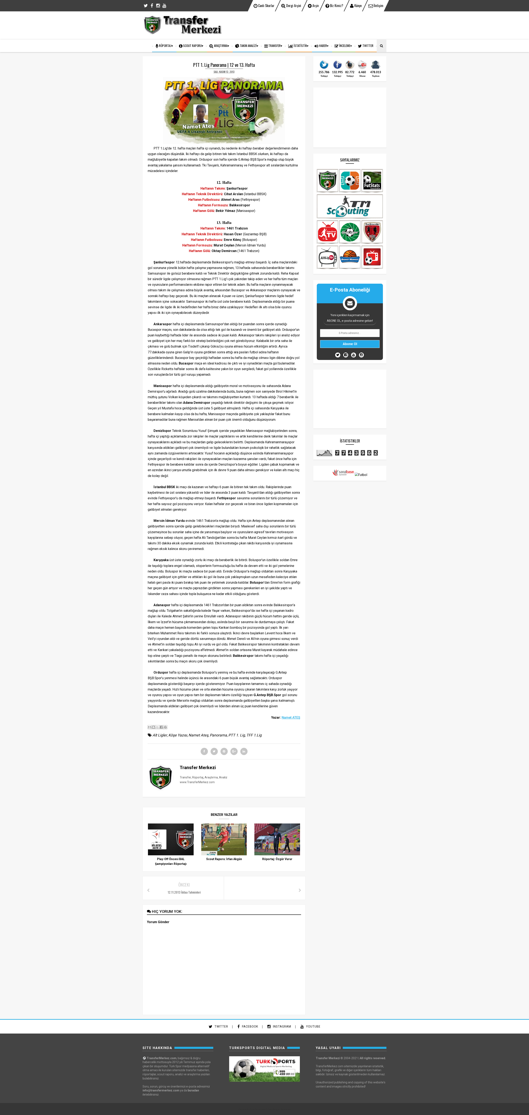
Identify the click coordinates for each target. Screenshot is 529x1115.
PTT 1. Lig (236, 735)
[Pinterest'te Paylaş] (165, 727)
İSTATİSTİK (300, 45)
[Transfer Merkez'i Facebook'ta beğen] (337, 68)
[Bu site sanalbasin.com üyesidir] (343, 475)
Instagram (281, 1026)
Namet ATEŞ (291, 717)
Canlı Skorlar (265, 5)
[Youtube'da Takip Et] (353, 355)
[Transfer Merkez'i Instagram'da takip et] (350, 68)
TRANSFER (274, 45)
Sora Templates (257, 1109)
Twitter (221, 1026)
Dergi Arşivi (293, 5)
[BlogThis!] (153, 727)
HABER (322, 45)
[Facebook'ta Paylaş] (161, 727)
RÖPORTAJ (164, 45)
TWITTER (367, 45)
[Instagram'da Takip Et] (361, 355)
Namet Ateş (198, 735)
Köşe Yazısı (177, 735)
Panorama (218, 735)
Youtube (312, 1026)
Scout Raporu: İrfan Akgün (224, 859)
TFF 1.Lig (254, 735)
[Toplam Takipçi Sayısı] (375, 68)
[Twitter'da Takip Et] (338, 355)
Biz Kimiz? (336, 5)
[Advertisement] (311, 25)
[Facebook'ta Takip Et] (346, 355)
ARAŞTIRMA (220, 45)
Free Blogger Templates (279, 1109)
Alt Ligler (160, 735)
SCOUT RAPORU (192, 45)
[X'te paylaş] (157, 727)
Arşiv (315, 5)
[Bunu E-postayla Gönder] (150, 727)
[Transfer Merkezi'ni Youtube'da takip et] (362, 68)
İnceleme (344, 45)
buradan (193, 1090)
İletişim (378, 5)
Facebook (249, 1026)
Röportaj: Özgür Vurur (277, 859)
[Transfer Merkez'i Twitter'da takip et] (324, 68)
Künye (358, 5)
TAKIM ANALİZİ (248, 45)
